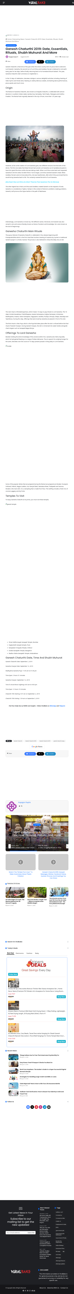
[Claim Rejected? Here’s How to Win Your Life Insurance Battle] (13, 1085)
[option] (37, 833)
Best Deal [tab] (10, 953)
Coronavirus (59, 1215)
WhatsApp (53, 706)
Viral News (37, 825)
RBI (63, 1251)
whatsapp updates (60, 1264)
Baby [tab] (37, 953)
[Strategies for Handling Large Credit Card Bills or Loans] (13, 1078)
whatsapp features (60, 1261)
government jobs (60, 1230)
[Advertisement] (37, 19)
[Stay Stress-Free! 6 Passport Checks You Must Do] (13, 1064)
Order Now (13, 974)
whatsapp (58, 1257)
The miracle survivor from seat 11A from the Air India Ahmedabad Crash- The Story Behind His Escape (57, 900)
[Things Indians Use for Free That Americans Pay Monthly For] (13, 1057)
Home (9, 39)
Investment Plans (60, 1248)
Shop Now (61, 997)
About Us (43, 1288)
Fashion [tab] (29, 953)
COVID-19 (58, 1221)
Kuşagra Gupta (13, 57)
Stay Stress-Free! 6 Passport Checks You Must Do (36, 1062)
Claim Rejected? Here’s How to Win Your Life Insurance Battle (40, 1084)
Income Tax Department (59, 1241)
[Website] (19, 806)
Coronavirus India (60, 1218)
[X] (22, 806)
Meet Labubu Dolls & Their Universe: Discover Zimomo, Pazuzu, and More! (37, 833)
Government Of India (61, 1238)
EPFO (57, 1227)
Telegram (62, 706)
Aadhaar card (59, 1212)
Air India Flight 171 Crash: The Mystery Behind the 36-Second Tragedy (15, 901)
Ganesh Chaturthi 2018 (30, 741)
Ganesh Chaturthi (18, 741)
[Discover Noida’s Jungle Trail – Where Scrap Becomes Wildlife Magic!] (37, 892)
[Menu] (4, 3)
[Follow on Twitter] (17, 57)
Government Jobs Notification (60, 1234)
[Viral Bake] (37, 2)
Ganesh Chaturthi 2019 (45, 741)
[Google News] (37, 747)
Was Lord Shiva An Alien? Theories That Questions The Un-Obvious (35, 182)
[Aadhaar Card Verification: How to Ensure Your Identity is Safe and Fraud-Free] (13, 1093)
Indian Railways (60, 1245)
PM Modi (58, 1251)
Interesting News (18, 39)
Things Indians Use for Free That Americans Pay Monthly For (39, 1055)
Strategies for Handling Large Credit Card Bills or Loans (38, 1077)
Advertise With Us (53, 1288)
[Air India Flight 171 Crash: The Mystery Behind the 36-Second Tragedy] (15, 892)
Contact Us (64, 1288)
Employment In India (61, 1224)
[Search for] (73, 3)
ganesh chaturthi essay (59, 741)
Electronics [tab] (20, 953)
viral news (58, 1254)
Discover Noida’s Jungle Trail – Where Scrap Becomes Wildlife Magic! (37, 901)
